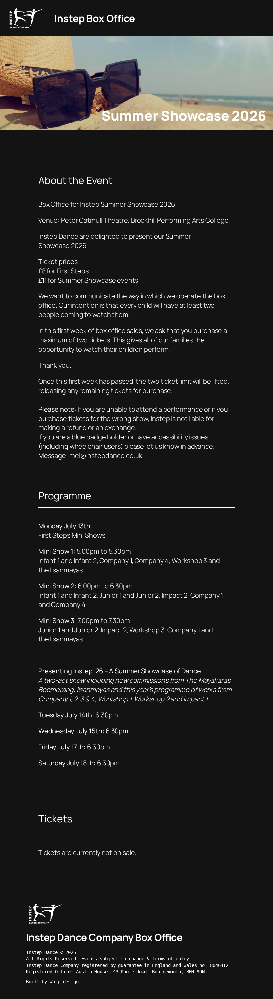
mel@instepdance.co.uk (105, 455)
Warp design (64, 981)
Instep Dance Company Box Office (104, 937)
